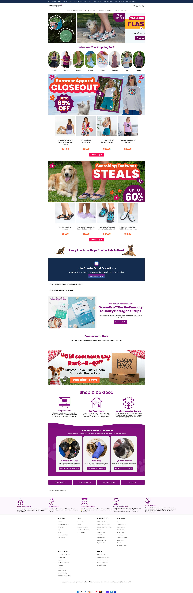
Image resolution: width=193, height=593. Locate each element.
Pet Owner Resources (63, 562)
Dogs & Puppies (62, 560)
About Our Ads (81, 532)
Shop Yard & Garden (122, 537)
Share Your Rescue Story (64, 575)
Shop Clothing (120, 529)
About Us (60, 532)
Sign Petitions (78, 1)
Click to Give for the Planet (104, 527)
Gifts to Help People (102, 554)
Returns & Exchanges (63, 524)
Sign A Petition (101, 542)
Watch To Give (108, 1)
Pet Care (60, 567)
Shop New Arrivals (84, 482)
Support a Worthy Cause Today (69, 468)
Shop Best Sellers (109, 482)
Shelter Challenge (131, 1)
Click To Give (52, 1)
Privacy (79, 524)
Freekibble (100, 535)
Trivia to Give (100, 529)
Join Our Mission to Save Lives (96, 468)
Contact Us (61, 527)
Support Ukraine (101, 565)
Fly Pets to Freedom (102, 562)
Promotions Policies (83, 527)
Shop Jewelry (120, 540)
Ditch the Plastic (120, 322)
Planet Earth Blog (62, 573)
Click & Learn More (96, 276)
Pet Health (60, 565)
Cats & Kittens (61, 557)
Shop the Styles (96, 155)
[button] (134, 6)
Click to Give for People (103, 524)
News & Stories (97, 1)
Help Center (61, 522)
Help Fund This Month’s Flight (123, 468)
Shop (59, 1)
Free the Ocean (101, 537)
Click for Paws (101, 532)
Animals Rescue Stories (64, 554)
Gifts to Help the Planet (103, 557)
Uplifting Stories (62, 570)
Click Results (61, 537)
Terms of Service (82, 522)
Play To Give (87, 1)
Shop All (119, 522)
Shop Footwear (121, 532)
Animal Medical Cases (103, 560)
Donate (121, 1)
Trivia (116, 1)
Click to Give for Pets (102, 522)
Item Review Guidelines (84, 529)
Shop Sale (132, 482)
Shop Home (120, 535)
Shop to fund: (75, 11)
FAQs (59, 529)
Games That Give (101, 540)
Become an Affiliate (63, 535)
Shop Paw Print (60, 482)
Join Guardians (67, 1)
